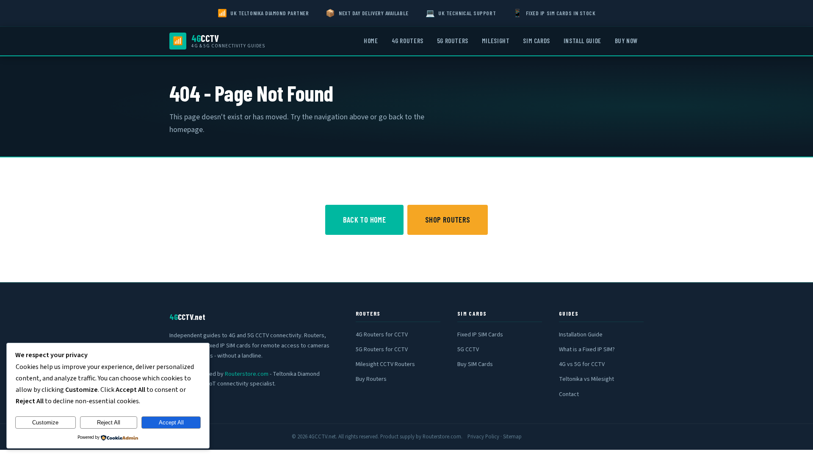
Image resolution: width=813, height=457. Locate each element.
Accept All (171, 422)
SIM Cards (536, 40)
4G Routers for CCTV (382, 334)
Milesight (495, 40)
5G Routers (452, 40)
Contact (569, 394)
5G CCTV (468, 349)
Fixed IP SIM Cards (480, 334)
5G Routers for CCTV (382, 349)
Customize (45, 422)
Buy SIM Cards (475, 364)
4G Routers (407, 40)
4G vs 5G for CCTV (582, 364)
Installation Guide (581, 334)
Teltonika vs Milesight (586, 379)
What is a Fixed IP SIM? (587, 349)
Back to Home (364, 219)
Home (371, 40)
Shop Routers (447, 219)
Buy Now (626, 40)
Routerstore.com (246, 374)
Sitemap (512, 436)
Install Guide (582, 40)
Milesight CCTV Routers (385, 364)
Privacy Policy (483, 436)
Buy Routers (371, 379)
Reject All (108, 422)
